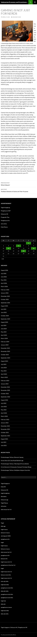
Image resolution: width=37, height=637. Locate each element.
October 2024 (5, 315)
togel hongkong (5, 493)
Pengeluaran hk (5, 220)
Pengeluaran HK (22, 627)
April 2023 (4, 374)
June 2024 (4, 328)
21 (23, 251)
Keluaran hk (14, 627)
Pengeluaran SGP (6, 211)
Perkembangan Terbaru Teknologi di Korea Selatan (15, 464)
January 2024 (4, 345)
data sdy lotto (4, 614)
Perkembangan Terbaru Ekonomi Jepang (12, 457)
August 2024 (4, 322)
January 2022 (4, 422)
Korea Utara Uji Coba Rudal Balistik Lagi (12, 460)
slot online (4, 224)
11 (8, 248)
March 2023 (4, 377)
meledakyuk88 (16, 17)
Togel (2, 523)
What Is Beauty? (5, 184)
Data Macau (4, 227)
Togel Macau (4, 503)
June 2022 (4, 406)
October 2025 (5, 299)
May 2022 (3, 410)
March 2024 (4, 338)
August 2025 (4, 306)
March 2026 (4, 286)
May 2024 (3, 332)
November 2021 (5, 429)
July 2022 (3, 403)
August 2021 (4, 439)
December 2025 (5, 296)
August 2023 (4, 361)
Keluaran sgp (4, 499)
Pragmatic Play (5, 217)
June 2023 (4, 367)
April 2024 (4, 335)
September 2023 (5, 358)
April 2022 (4, 413)
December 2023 (5, 348)
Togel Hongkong (5, 207)
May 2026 (3, 280)
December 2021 (5, 426)
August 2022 (4, 400)
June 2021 (4, 445)
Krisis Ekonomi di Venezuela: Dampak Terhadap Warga (16, 467)
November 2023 (5, 351)
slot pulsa (3, 506)
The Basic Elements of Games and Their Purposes (14, 190)
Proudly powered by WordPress (8, 634)
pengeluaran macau (6, 607)
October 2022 (5, 393)
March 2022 (4, 416)
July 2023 (3, 364)
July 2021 (3, 442)
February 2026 (5, 289)
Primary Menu (35, 2)
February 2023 (5, 380)
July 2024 (3, 325)
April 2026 (4, 283)
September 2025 (5, 302)
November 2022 (5, 390)
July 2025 (3, 309)
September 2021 (5, 435)
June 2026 (4, 276)
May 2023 (3, 371)
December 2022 (5, 387)
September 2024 (5, 319)
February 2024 (5, 341)
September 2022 (5, 397)
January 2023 (4, 384)
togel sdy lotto (5, 610)
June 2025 (4, 312)
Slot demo (3, 496)
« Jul (2, 259)
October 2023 (5, 354)
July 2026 (3, 273)
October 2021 (5, 432)
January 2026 (4, 293)
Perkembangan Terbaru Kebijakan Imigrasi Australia (15, 470)
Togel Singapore (5, 483)
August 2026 (4, 270)
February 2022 (5, 419)
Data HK (3, 486)
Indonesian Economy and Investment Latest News (14, 2)
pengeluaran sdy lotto (7, 594)
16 (33, 248)
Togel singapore (5, 627)
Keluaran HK (4, 214)
